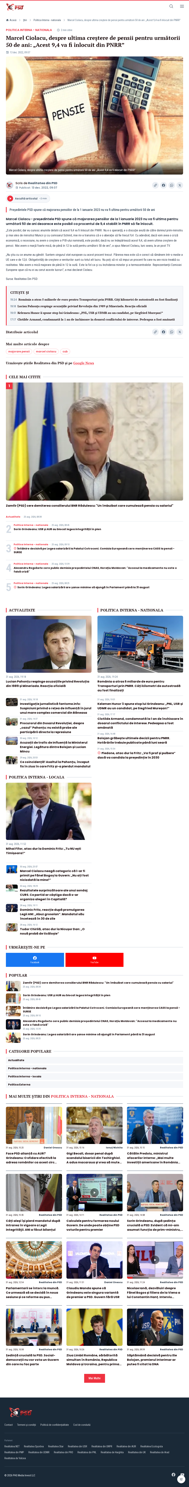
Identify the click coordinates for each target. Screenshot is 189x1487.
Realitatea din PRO (63, 1452)
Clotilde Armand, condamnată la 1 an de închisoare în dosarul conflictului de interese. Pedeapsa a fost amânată (96, 319)
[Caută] (171, 7)
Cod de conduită (81, 1424)
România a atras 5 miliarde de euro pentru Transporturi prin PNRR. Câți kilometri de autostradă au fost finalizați (98, 299)
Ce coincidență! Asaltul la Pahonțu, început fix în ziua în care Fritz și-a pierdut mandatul (55, 764)
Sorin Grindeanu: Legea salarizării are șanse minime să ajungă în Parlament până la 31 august (83, 587)
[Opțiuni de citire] (181, 1479)
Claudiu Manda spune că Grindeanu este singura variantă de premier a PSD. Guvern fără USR (93, 1292)
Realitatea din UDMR (38, 1452)
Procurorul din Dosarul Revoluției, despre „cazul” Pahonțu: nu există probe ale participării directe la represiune (52, 727)
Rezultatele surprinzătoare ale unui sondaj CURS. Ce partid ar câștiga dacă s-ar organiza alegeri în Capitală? (53, 894)
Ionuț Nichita (114, 1147)
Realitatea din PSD (42, 183)
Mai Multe (95, 1378)
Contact (8, 1424)
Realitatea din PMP (14, 1452)
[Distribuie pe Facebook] (163, 185)
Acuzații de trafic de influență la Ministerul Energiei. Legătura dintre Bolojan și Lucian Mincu (53, 747)
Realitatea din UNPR (102, 1446)
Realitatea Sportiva (34, 1446)
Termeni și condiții (26, 1424)
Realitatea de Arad (159, 1452)
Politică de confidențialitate (54, 1424)
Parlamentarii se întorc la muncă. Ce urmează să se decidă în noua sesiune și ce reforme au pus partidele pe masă (32, 1295)
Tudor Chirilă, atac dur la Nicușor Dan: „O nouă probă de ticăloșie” (52, 931)
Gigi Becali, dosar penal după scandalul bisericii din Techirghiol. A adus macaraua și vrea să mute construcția (93, 1160)
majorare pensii (19, 351)
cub (65, 351)
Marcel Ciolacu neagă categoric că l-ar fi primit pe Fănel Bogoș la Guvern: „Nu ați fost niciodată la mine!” (54, 875)
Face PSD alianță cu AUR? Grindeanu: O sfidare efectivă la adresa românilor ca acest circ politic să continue (31, 1160)
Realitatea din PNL (87, 1452)
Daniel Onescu (53, 1147)
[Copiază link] (155, 185)
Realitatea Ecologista (151, 1446)
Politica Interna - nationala (47, 20)
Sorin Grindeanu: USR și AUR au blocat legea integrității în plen (57, 529)
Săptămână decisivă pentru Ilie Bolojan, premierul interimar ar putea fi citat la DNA (152, 1359)
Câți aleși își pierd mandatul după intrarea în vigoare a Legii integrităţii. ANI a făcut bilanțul (33, 1225)
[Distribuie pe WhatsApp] (171, 185)
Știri (25, 20)
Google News (83, 363)
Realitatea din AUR (126, 1446)
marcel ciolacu (46, 351)
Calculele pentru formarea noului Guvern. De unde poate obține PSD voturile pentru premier (92, 1225)
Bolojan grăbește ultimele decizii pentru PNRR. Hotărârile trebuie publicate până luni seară (133, 740)
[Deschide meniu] (182, 7)
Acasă (13, 20)
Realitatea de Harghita (112, 1452)
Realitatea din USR (77, 1446)
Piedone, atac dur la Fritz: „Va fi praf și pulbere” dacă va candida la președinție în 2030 (136, 755)
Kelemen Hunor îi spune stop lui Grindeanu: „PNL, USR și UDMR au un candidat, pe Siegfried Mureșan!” (90, 313)
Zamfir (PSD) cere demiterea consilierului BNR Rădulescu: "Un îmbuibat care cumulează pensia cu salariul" (89, 506)
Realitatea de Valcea (15, 1458)
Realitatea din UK (137, 1452)
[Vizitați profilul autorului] (9, 185)
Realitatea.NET (12, 1446)
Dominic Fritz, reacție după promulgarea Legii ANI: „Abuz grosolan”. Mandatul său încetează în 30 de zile (52, 914)
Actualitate (13, 516)
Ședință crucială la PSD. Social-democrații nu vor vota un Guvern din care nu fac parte (32, 1359)
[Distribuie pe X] (179, 185)
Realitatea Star (55, 1446)
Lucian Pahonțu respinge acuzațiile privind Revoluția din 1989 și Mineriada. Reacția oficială (82, 306)
